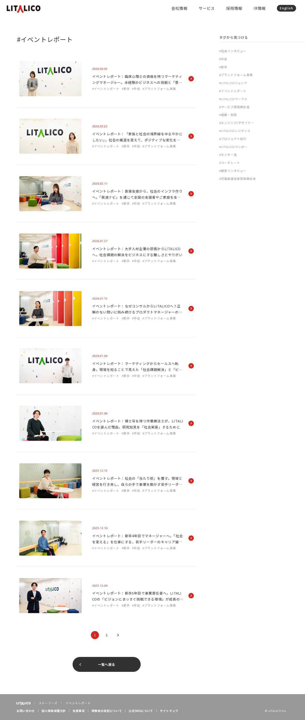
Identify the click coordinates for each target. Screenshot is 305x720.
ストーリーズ (48, 703)
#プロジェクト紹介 (233, 139)
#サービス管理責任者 (234, 107)
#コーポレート (229, 162)
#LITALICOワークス (233, 99)
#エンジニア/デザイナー (236, 123)
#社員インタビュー (233, 51)
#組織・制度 (228, 115)
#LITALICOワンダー (233, 147)
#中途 (223, 59)
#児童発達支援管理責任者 (237, 179)
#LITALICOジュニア (233, 83)
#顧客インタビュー (233, 171)
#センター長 (228, 154)
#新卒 (223, 67)
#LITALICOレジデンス (235, 131)
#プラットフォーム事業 (236, 75)
